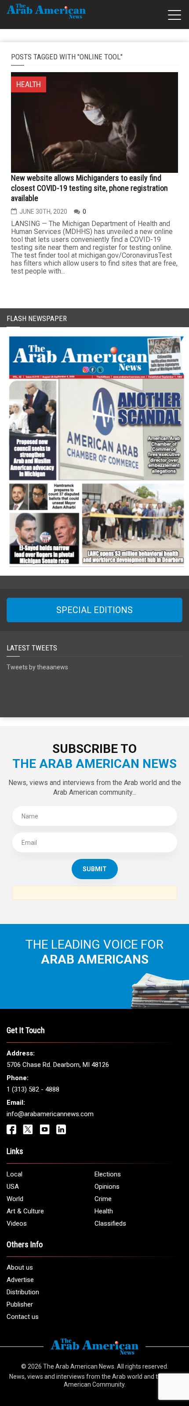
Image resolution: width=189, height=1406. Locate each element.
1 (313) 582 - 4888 (33, 1089)
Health (103, 1211)
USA (13, 1187)
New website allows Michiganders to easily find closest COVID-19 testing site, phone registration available (89, 188)
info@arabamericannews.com (50, 1114)
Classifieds (110, 1223)
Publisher (20, 1304)
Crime (103, 1199)
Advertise (20, 1280)
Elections (107, 1174)
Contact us (23, 1317)
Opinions (107, 1187)
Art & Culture (25, 1211)
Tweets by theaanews (37, 667)
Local (14, 1174)
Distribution (23, 1292)
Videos (17, 1223)
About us (20, 1267)
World (15, 1199)
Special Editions (94, 610)
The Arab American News (78, 1366)
